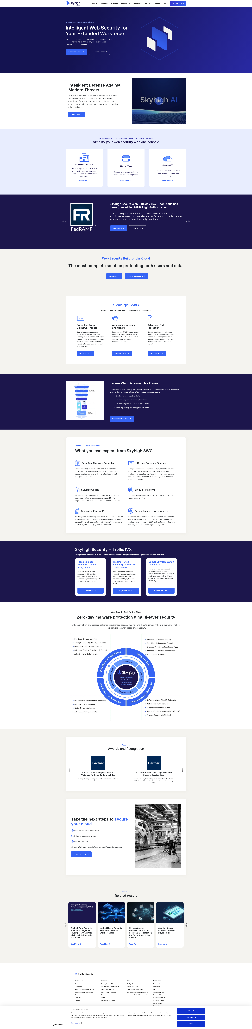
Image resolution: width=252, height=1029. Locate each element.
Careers (77, 1000)
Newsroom (156, 986)
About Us (94, 3)
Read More (83, 181)
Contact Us (78, 997)
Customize (189, 1017)
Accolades (126, 745)
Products (104, 3)
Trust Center (78, 995)
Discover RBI (84, 353)
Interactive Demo (75, 52)
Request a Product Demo (108, 1000)
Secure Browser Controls (108, 992)
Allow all (191, 1011)
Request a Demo (178, 3)
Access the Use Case (120, 419)
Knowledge (125, 3)
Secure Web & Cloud (133, 986)
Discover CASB (120, 353)
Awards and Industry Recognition (84, 989)
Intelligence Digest (158, 992)
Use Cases (113, 276)
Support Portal (157, 1003)
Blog (154, 989)
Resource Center (158, 984)
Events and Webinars (159, 995)
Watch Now (117, 228)
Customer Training (158, 1000)
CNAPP (103, 997)
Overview (78, 984)
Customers (137, 3)
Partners (148, 3)
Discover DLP (155, 353)
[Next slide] (187, 221)
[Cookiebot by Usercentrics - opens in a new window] (57, 1025)
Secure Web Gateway (107, 989)
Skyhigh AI (130, 984)
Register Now (124, 591)
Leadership (78, 986)
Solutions (114, 3)
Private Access (105, 995)
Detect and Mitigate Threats (135, 989)
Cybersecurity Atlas (159, 997)
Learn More (75, 115)
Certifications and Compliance (84, 992)
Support (158, 3)
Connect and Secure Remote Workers (138, 992)
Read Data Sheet (98, 52)
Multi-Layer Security (135, 276)
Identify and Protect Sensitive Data (137, 995)
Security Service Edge (107, 984)
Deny (190, 1024)
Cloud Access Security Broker (110, 986)
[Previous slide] (64, 221)
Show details (75, 1023)
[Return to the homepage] (73, 3)
